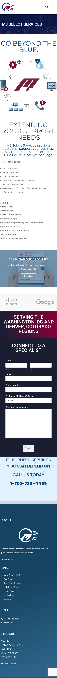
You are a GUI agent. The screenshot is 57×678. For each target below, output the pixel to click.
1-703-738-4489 (28, 483)
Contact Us (9, 595)
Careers (7, 599)
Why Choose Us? (12, 575)
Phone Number (13, 385)
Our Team (8, 579)
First (7, 369)
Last (31, 369)
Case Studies (10, 591)
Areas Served (7, 559)
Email (8, 374)
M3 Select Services (13, 587)
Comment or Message (17, 407)
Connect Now (7, 622)
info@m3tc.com (8, 663)
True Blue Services (12, 583)
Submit (28, 448)
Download (28, 276)
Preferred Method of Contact (21, 396)
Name (9, 360)
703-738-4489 (8, 657)
